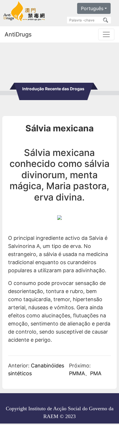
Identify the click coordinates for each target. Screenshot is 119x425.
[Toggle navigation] (106, 34)
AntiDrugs (18, 34)
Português (92, 8)
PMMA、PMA (85, 373)
